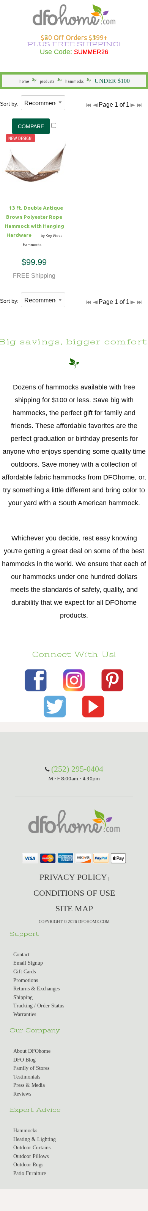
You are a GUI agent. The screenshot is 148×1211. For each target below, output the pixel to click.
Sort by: (9, 104)
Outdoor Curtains (31, 1147)
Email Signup (28, 963)
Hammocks (25, 1130)
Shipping (23, 997)
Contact (21, 954)
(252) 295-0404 (77, 769)
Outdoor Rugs (28, 1164)
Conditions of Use (74, 893)
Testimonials (26, 1077)
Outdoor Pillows (31, 1156)
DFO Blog (24, 1060)
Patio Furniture (29, 1173)
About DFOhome (31, 1051)
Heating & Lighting (34, 1139)
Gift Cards (24, 971)
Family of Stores (31, 1068)
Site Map (74, 908)
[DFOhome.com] (74, 14)
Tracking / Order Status (38, 1006)
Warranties (24, 1014)
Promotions (25, 980)
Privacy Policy (73, 877)
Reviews (22, 1094)
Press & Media (29, 1085)
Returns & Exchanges (36, 989)
